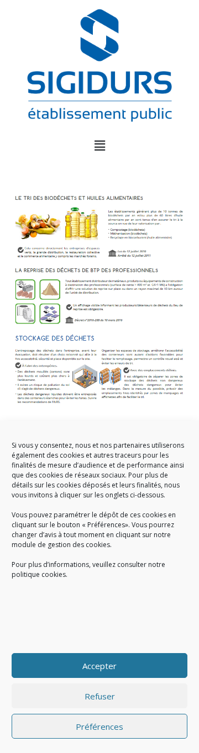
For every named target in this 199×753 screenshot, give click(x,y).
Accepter (99, 665)
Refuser (100, 696)
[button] (99, 145)
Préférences (99, 726)
